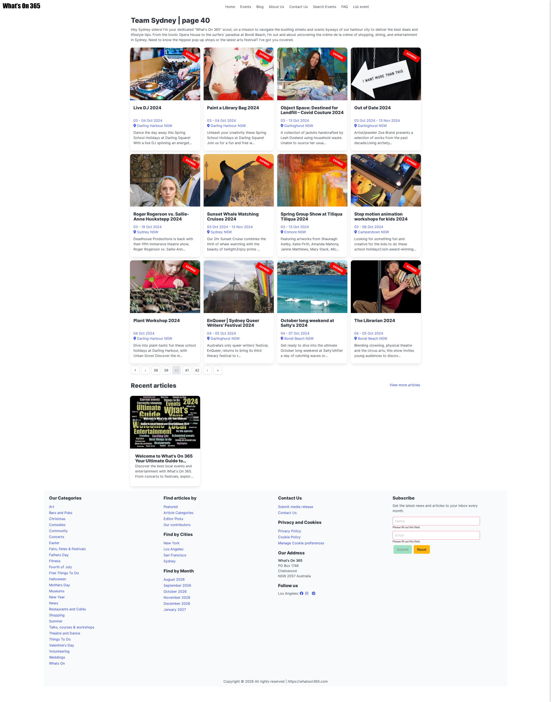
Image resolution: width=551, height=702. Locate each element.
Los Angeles (173, 549)
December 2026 (177, 603)
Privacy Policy (289, 531)
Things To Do (60, 639)
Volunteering (59, 651)
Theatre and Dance (64, 633)
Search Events (324, 7)
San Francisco (175, 555)
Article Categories (178, 513)
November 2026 (177, 597)
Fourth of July (60, 567)
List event (361, 7)
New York (172, 543)
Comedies (57, 525)
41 (187, 370)
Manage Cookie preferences (301, 543)
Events (245, 7)
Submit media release (295, 507)
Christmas (57, 519)
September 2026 (177, 585)
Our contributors (177, 525)
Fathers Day (59, 555)
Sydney (170, 561)
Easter (54, 543)
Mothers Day (59, 585)
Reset (421, 549)
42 (197, 370)
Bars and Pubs (60, 513)
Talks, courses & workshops (71, 627)
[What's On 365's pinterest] (313, 593)
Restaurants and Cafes (67, 609)
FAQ (344, 7)
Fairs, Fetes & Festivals (67, 549)
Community (58, 531)
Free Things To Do (64, 573)
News (53, 603)
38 (156, 370)
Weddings (57, 657)
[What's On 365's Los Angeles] (302, 593)
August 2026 (174, 579)
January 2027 (175, 609)
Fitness (54, 561)
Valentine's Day (61, 645)
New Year (57, 597)
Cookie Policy (289, 537)
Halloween (57, 579)
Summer (55, 621)
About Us (276, 7)
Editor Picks (173, 519)
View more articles (405, 385)
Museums (56, 591)
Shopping (57, 615)
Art (51, 507)
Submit (403, 549)
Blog (260, 7)
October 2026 (175, 591)
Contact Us (298, 7)
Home (230, 7)
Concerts (56, 537)
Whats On (57, 663)
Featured (171, 507)
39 (166, 370)
